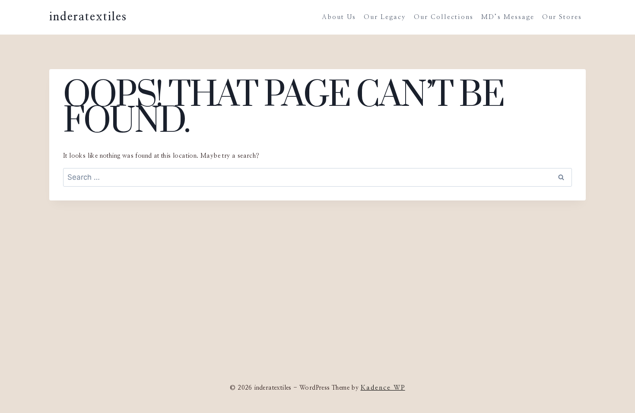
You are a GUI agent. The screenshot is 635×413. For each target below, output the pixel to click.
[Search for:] (317, 178)
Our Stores (562, 17)
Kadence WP (383, 387)
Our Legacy (385, 17)
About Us (339, 17)
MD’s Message (507, 17)
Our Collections (443, 17)
